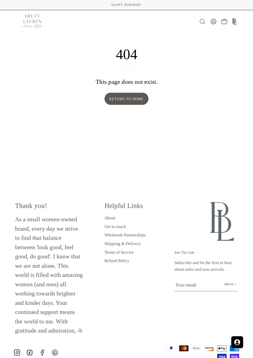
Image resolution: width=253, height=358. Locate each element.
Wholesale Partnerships (125, 235)
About (110, 218)
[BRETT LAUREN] (32, 21)
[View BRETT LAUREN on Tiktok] (29, 353)
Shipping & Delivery (123, 243)
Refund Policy (117, 261)
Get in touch (115, 226)
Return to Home (126, 99)
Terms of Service (119, 252)
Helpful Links (124, 205)
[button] (202, 21)
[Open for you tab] (237, 342)
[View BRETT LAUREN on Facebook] (42, 353)
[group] (126, 5)
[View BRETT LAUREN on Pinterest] (55, 353)
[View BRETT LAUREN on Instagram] (17, 353)
